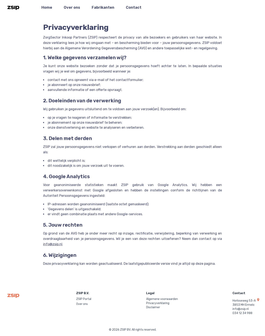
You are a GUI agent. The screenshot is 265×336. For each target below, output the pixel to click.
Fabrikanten (103, 7)
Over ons (72, 7)
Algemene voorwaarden (162, 299)
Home (46, 7)
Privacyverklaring (157, 303)
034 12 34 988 (242, 313)
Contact (133, 7)
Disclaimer (153, 307)
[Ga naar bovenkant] (13, 7)
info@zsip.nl (52, 244)
